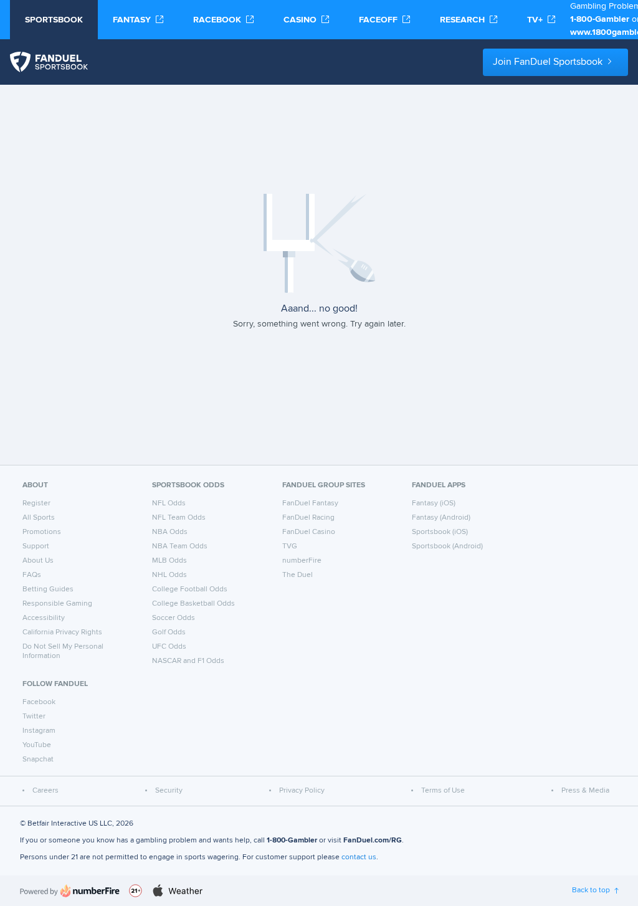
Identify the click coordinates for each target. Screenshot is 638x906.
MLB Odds (169, 561)
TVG (289, 546)
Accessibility (43, 618)
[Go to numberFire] (70, 890)
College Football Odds (189, 589)
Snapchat (38, 759)
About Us (38, 561)
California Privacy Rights (62, 632)
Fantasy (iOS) (433, 503)
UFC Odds (169, 647)
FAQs (31, 575)
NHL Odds (169, 575)
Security (169, 790)
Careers (45, 790)
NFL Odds (169, 503)
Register (36, 503)
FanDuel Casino (308, 532)
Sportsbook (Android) (447, 546)
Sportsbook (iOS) (440, 532)
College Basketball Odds (193, 604)
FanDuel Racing (308, 518)
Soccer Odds (173, 618)
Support (35, 546)
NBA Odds (170, 532)
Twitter (33, 716)
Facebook (38, 702)
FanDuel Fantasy (310, 503)
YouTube (36, 745)
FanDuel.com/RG (372, 840)
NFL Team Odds (179, 518)
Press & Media (585, 790)
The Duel (297, 575)
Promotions (41, 532)
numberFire (301, 561)
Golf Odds (169, 632)
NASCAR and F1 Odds (188, 661)
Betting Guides (48, 589)
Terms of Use (443, 790)
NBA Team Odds (179, 546)
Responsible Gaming (57, 604)
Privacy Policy (302, 790)
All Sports (38, 518)
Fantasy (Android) (441, 518)
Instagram (38, 731)
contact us (358, 857)
